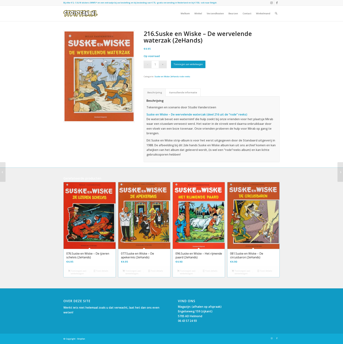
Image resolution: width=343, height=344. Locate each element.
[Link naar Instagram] (271, 2)
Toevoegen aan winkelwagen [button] (78, 272)
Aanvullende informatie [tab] (183, 92)
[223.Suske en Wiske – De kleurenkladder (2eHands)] (340, 172)
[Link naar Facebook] (277, 2)
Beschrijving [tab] (154, 92)
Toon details (101, 270)
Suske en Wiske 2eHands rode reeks (172, 76)
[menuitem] (185, 13)
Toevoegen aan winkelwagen (188, 64)
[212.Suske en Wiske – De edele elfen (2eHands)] (3, 172)
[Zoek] (276, 13)
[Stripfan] (80, 13)
